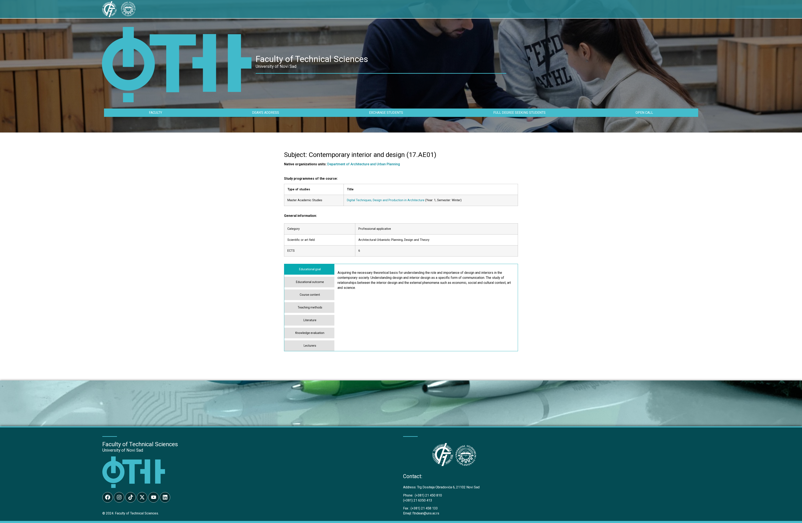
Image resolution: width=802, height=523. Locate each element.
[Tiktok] (130, 497)
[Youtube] (153, 497)
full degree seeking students (519, 113)
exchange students (386, 113)
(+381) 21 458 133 (420, 508)
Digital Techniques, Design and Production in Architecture (385, 200)
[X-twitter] (142, 497)
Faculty (155, 113)
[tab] (309, 269)
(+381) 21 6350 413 (417, 500)
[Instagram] (119, 497)
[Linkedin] (165, 497)
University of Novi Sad (122, 450)
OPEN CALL (644, 113)
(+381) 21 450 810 (422, 495)
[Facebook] (107, 497)
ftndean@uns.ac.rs (425, 513)
